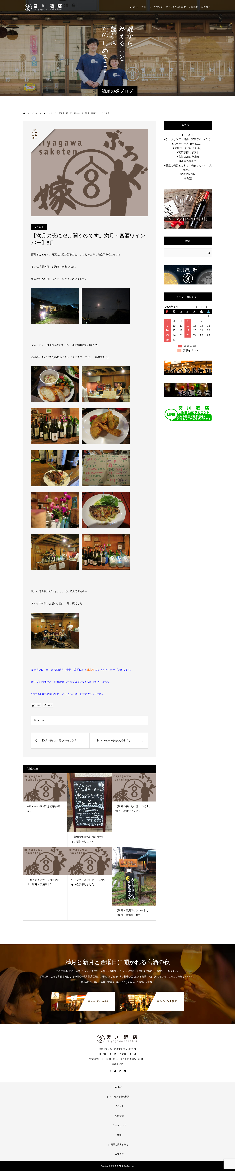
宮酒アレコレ (188, 174)
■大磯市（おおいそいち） (188, 148)
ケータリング (156, 7)
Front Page (117, 1087)
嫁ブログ (205, 7)
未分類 (188, 178)
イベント (133, 7)
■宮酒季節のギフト (188, 152)
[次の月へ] (208, 306)
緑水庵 (90, 669)
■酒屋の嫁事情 (187, 161)
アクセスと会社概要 (176, 7)
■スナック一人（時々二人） (188, 143)
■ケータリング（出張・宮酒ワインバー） (188, 139)
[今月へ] (201, 306)
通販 (143, 7)
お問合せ (193, 7)
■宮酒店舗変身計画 (188, 156)
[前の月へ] (194, 306)
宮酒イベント (190, 350)
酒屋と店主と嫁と (119, 1144)
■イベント (39, 227)
